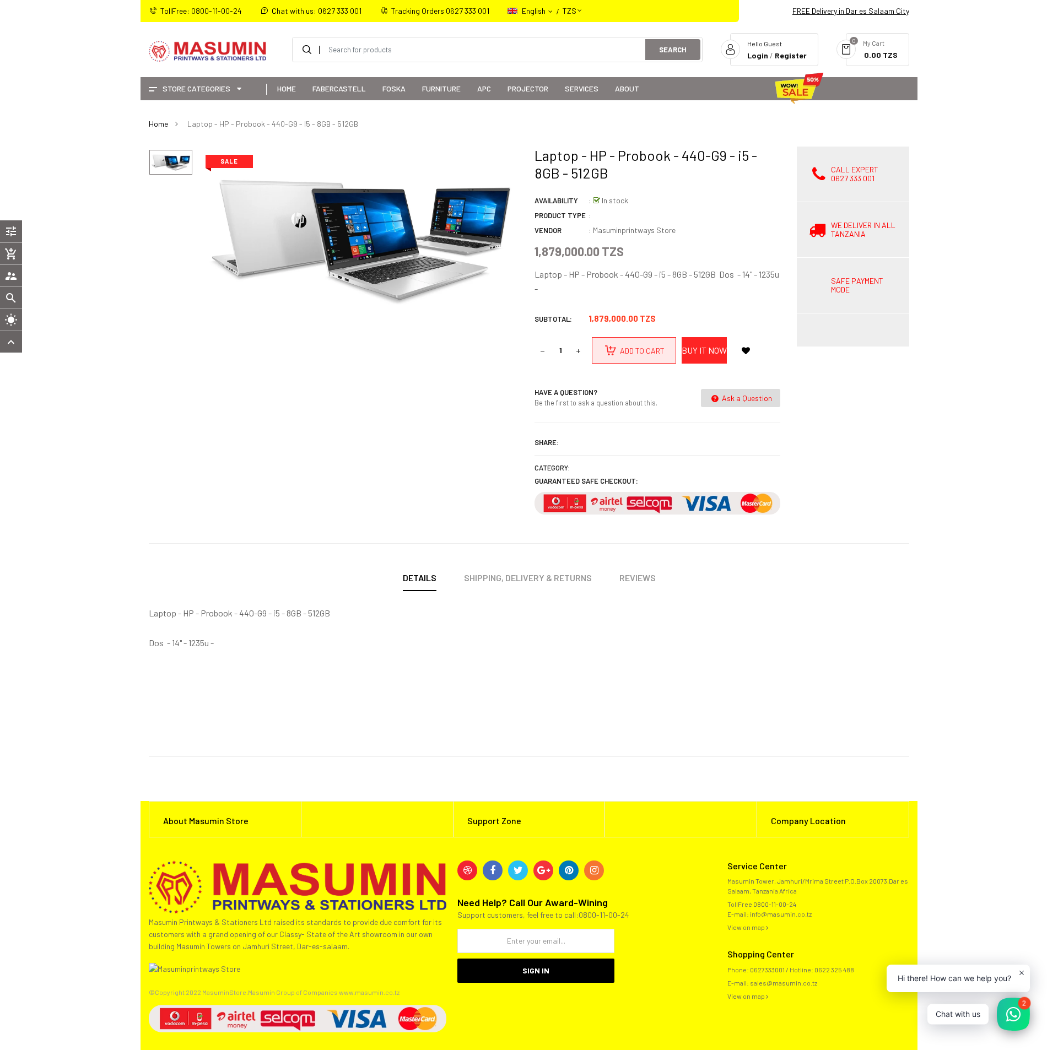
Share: (547, 442)
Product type (560, 215)
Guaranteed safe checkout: (586, 481)
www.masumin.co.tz (369, 992)
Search (673, 49)
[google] (543, 870)
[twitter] (518, 870)
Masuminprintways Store (634, 230)
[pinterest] (569, 870)
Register (791, 55)
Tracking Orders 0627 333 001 (440, 10)
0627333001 (767, 969)
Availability (556, 200)
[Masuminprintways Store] (297, 885)
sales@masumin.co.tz (783, 983)
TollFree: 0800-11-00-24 (201, 10)
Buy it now (704, 350)
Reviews (637, 577)
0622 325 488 (834, 969)
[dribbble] (467, 870)
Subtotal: (553, 319)
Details (419, 577)
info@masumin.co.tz (781, 914)
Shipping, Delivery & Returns (528, 577)
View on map (746, 927)
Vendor (548, 230)
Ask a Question (746, 398)
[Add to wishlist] (745, 350)
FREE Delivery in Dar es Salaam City (850, 10)
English (534, 10)
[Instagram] (594, 870)
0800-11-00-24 (774, 904)
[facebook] (493, 870)
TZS (569, 5)
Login (757, 55)
